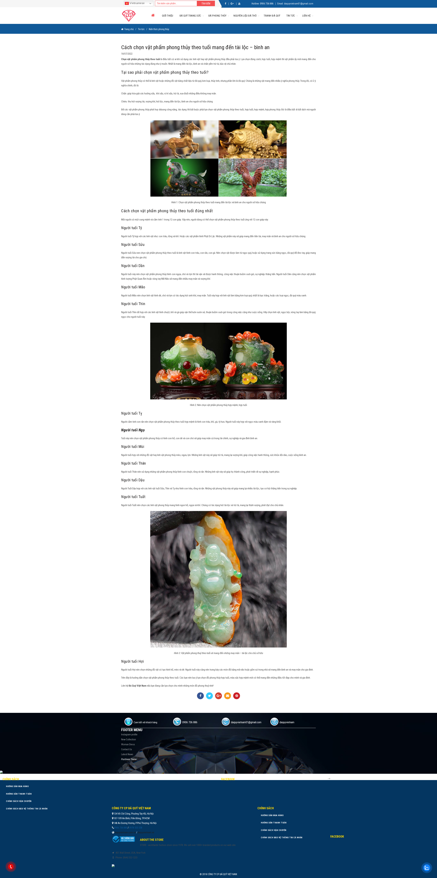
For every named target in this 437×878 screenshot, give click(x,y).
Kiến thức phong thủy (159, 29)
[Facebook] (200, 695)
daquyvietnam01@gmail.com (298, 3)
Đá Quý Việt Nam (137, 685)
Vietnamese (137, 3)
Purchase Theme (129, 759)
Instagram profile (129, 734)
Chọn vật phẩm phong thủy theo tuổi (140, 59)
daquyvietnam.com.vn (125, 832)
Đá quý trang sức (190, 15)
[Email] (227, 695)
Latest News (127, 754)
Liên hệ (306, 15)
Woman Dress (128, 744)
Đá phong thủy (217, 15)
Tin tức (290, 15)
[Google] (218, 695)
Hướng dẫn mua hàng (17, 786)
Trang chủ (129, 29)
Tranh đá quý (272, 15)
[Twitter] (209, 695)
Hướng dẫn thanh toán (19, 794)
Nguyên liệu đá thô (245, 15)
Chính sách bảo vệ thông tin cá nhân (27, 809)
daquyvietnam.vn (146, 832)
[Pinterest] (236, 695)
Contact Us (126, 749)
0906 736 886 (267, 3)
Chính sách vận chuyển (19, 801)
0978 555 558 (135, 827)
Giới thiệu (167, 15)
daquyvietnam (287, 722)
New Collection (128, 739)
